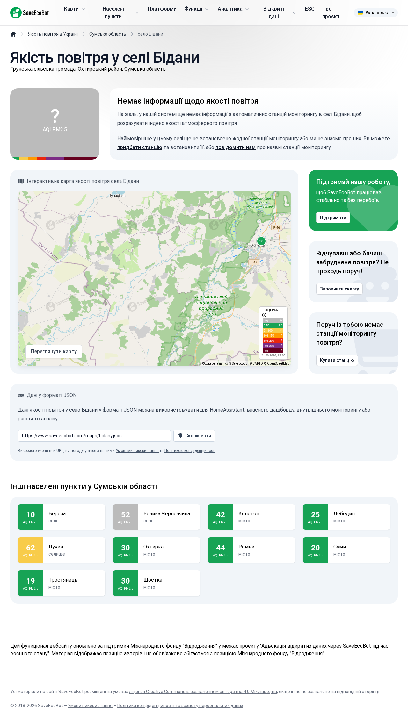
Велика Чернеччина (166, 514)
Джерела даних (216, 363)
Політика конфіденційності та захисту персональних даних (180, 705)
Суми (339, 547)
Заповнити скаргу (339, 288)
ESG (310, 9)
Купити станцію (337, 360)
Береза (57, 514)
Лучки (55, 547)
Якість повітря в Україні (53, 34)
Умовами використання (137, 450)
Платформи (162, 9)
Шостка (152, 580)
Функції (193, 9)
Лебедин (344, 514)
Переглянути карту (54, 351)
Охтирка (153, 547)
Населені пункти (113, 12)
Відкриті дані (273, 12)
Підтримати (333, 217)
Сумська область (107, 34)
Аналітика (230, 9)
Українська (377, 12)
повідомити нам (235, 147)
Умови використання (90, 705)
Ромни (246, 547)
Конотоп (248, 514)
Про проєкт (331, 12)
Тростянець (62, 580)
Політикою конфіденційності (189, 450)
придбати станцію (139, 147)
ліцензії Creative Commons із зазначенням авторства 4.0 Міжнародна (203, 691)
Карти (71, 9)
